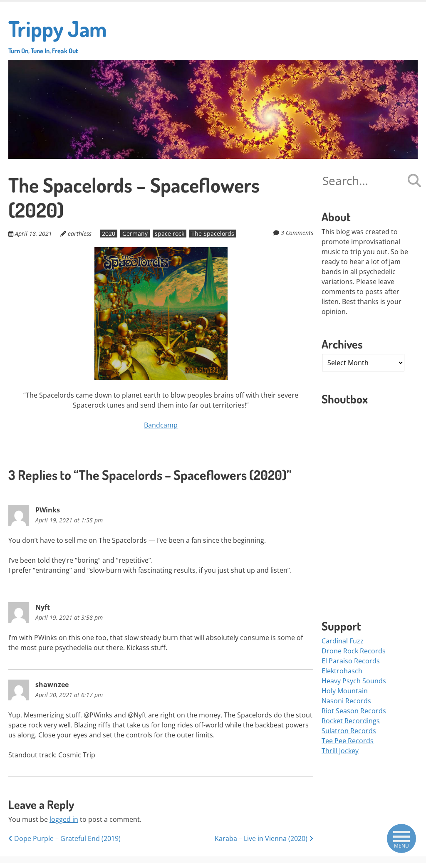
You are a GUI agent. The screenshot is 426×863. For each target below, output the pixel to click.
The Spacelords (212, 233)
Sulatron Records (349, 730)
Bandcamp (161, 425)
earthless (80, 233)
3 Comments (297, 233)
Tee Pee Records (348, 740)
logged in (64, 819)
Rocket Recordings (351, 720)
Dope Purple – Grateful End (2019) (66, 838)
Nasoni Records (346, 700)
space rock (169, 233)
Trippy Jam (57, 35)
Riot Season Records (354, 710)
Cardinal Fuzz (343, 640)
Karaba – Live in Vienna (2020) (262, 838)
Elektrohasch (342, 670)
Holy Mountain (345, 690)
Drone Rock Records (354, 650)
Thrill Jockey (340, 750)
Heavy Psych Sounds (354, 680)
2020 (108, 233)
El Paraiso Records (351, 660)
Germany (135, 233)
